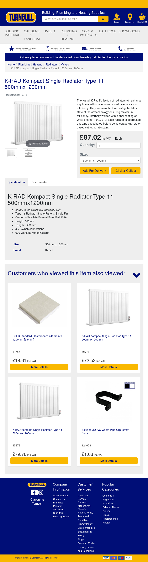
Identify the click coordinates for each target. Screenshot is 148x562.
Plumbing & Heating (69, 35)
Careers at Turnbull (37, 501)
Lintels (106, 514)
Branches (129, 22)
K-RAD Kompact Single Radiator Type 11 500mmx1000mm (106, 337)
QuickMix (58, 512)
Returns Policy (85, 512)
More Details (39, 367)
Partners (57, 505)
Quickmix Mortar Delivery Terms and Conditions (86, 546)
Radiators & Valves (57, 64)
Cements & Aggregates (109, 497)
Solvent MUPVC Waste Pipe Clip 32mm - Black (106, 431)
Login (116, 22)
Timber (49, 31)
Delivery (82, 502)
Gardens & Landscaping (32, 35)
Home (11, 64)
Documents (39, 182)
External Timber (111, 507)
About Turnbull (60, 495)
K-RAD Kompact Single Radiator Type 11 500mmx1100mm (37, 431)
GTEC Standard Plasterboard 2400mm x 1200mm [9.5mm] (37, 337)
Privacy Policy (85, 523)
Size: (84, 154)
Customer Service (83, 497)
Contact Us (59, 499)
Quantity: (85, 144)
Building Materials (13, 33)
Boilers (106, 511)
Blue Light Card (61, 516)
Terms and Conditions (83, 518)
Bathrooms (107, 31)
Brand (17, 250)
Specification (16, 182)
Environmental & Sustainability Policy (86, 531)
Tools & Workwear (88, 33)
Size (16, 244)
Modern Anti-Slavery (84, 507)
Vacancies (58, 509)
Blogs (81, 539)
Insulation (108, 503)
